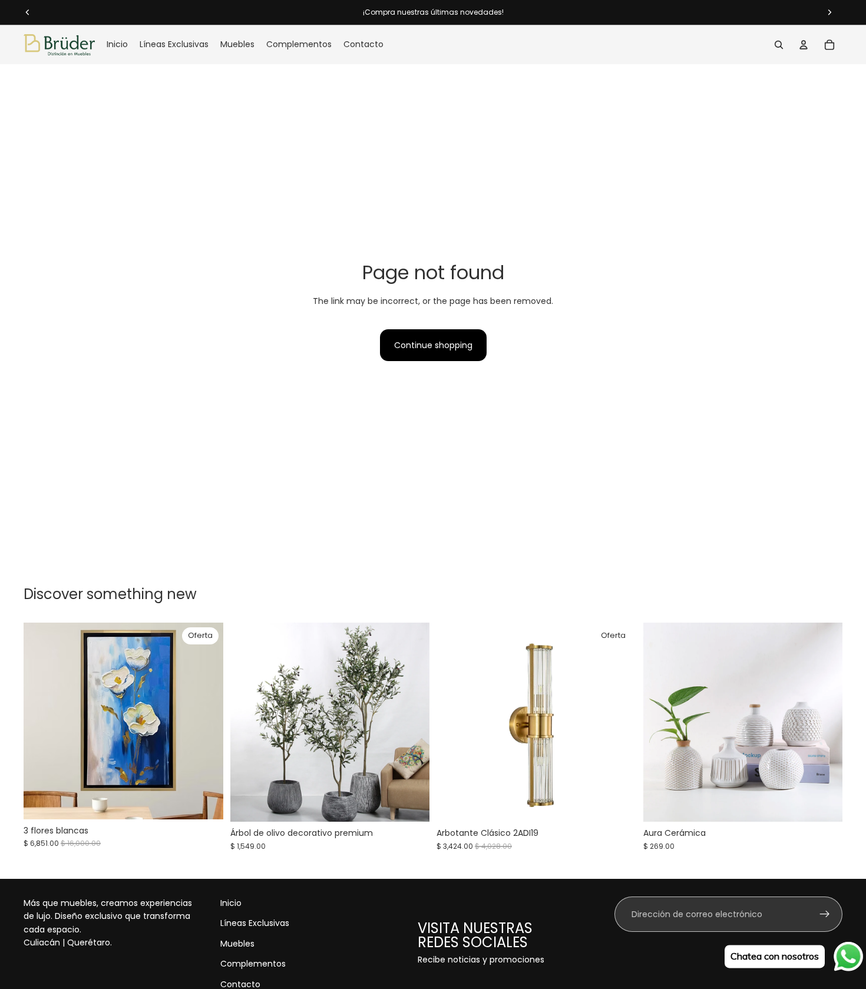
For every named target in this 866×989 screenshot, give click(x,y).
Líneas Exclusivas (254, 924)
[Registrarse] (824, 914)
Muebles (237, 944)
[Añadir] (205, 801)
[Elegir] (411, 804)
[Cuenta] (804, 45)
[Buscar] (779, 45)
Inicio (231, 903)
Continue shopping (433, 345)
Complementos (253, 964)
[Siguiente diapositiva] (411, 722)
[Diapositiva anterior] (248, 722)
